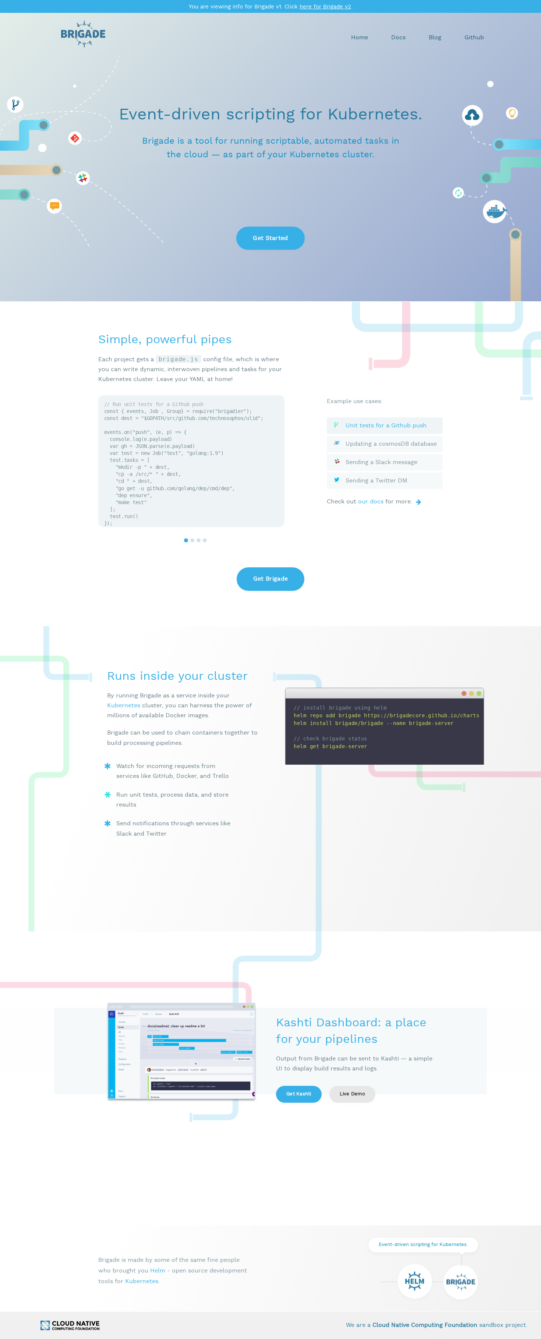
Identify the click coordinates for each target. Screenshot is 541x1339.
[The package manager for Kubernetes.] (414, 1281)
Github (474, 38)
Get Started (270, 238)
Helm (157, 1271)
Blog (435, 38)
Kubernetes (123, 706)
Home (359, 38)
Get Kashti (298, 1094)
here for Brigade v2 (325, 6)
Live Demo (352, 1094)
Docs (398, 38)
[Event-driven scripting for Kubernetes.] (460, 1282)
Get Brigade (270, 579)
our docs (370, 502)
